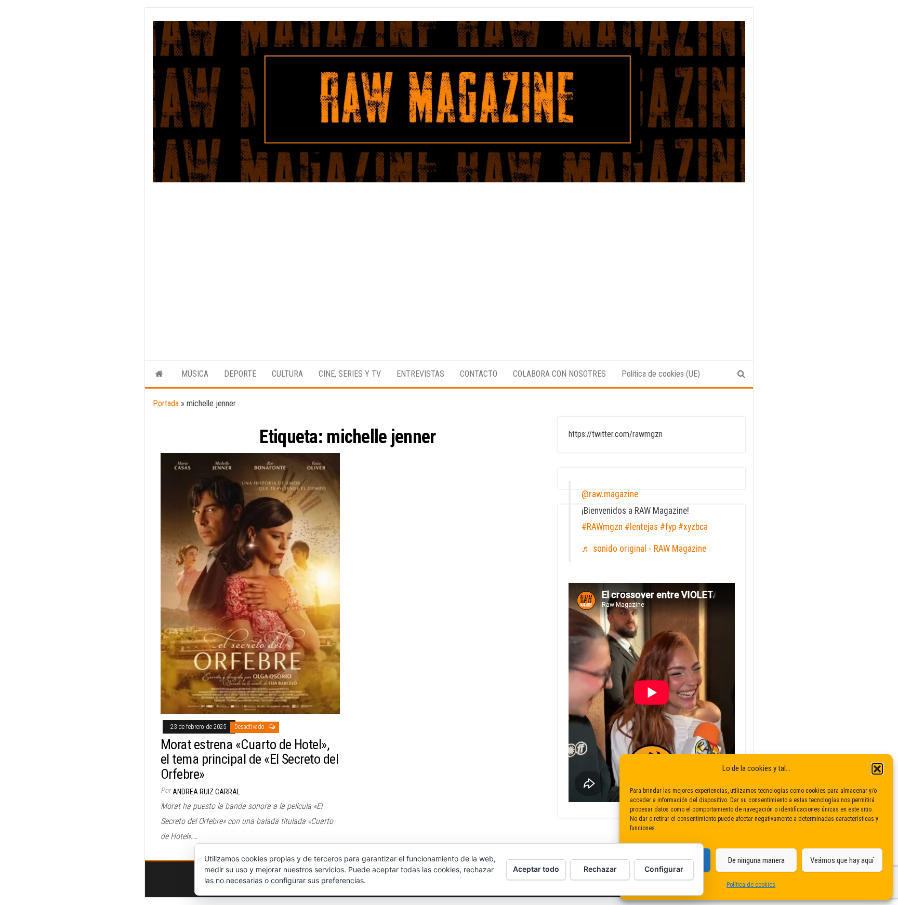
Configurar (663, 868)
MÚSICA (194, 374)
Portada (166, 403)
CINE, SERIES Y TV (350, 374)
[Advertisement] (449, 260)
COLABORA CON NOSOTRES (559, 374)
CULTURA (287, 374)
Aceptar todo (536, 868)
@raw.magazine (610, 494)
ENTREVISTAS (420, 374)
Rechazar (600, 868)
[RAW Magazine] (159, 374)
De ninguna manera (756, 860)
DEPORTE (240, 374)
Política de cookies (751, 884)
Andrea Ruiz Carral (206, 792)
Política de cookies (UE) (661, 374)
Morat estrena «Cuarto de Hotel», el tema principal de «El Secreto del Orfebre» (249, 759)
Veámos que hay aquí (842, 860)
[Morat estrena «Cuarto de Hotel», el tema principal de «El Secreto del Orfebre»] (250, 583)
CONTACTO (478, 374)
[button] (877, 769)
